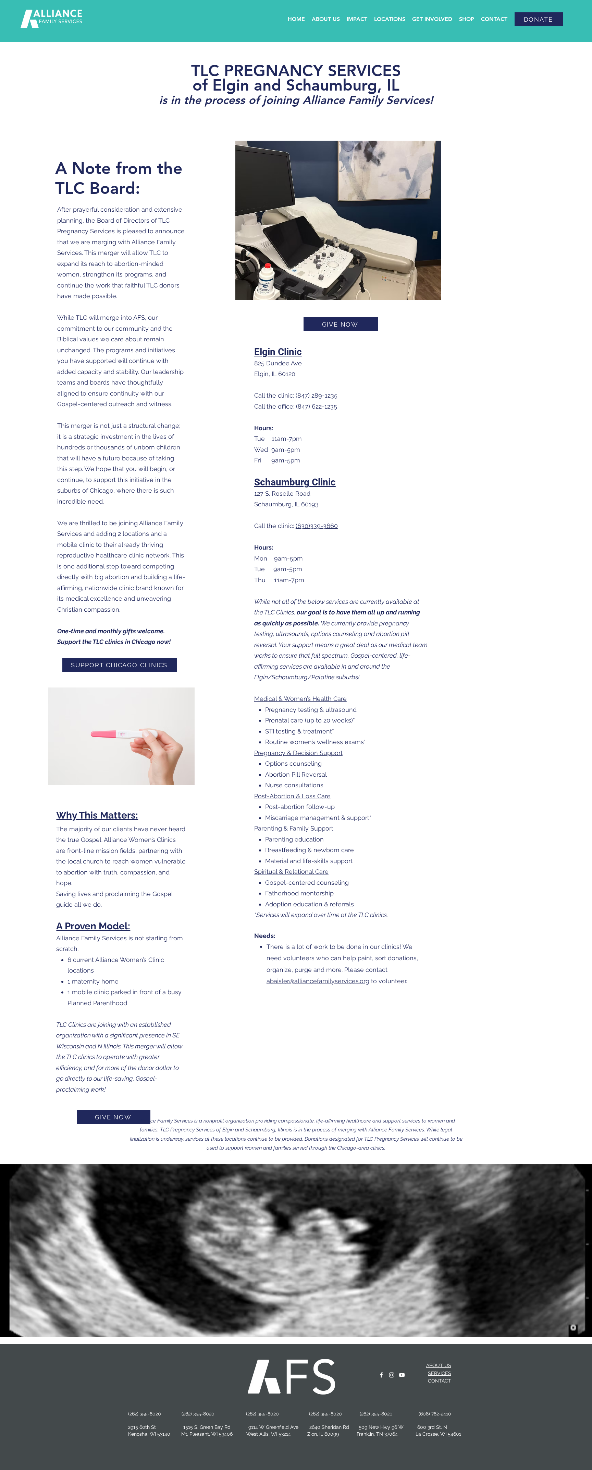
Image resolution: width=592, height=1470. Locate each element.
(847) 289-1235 (316, 395)
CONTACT (439, 1381)
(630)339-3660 (317, 525)
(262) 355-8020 (198, 1413)
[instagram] (391, 1375)
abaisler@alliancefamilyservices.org (318, 981)
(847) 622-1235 (316, 406)
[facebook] (381, 1375)
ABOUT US (438, 1365)
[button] (325, 19)
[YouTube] (401, 1375)
